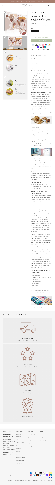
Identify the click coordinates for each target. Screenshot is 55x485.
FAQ (16, 445)
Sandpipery (42, 446)
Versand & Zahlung (20, 442)
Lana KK (41, 437)
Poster (29, 443)
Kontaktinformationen (48, 481)
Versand (43, 25)
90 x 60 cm (34, 34)
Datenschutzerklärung (20, 457)
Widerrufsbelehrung (20, 460)
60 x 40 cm (43, 31)
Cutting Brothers (43, 440)
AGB (16, 454)
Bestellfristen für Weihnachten (19, 435)
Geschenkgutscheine (32, 434)
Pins (29, 453)
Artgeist (41, 434)
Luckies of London (44, 443)
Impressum (18, 451)
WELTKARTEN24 (14, 480)
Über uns (18, 439)
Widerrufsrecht (27, 480)
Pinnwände (30, 437)
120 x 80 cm (34, 31)
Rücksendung (18, 448)
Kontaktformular (7, 454)
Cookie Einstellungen (20, 463)
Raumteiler (30, 446)
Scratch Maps (30, 440)
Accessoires (30, 450)
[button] (2, 5)
